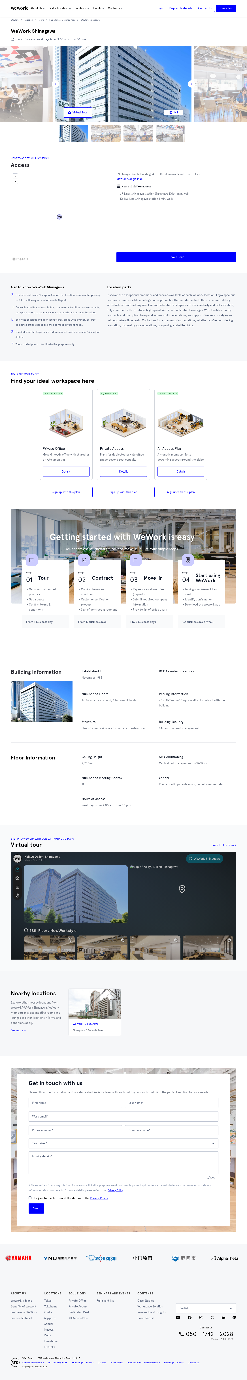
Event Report (145, 1318)
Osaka (48, 1312)
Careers (102, 1362)
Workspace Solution (150, 1306)
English (184, 1308)
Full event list (105, 1300)
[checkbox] (30, 1197)
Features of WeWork (24, 1312)
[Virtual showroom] (123, 906)
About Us (18, 1293)
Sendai (48, 1324)
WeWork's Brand (21, 1300)
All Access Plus (78, 1318)
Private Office (78, 1300)
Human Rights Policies (83, 1362)
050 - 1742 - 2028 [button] (209, 1334)
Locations (52, 1293)
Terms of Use (116, 1362)
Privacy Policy (115, 1190)
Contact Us (193, 1362)
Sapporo (49, 1318)
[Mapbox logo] (20, 259)
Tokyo (48, 1300)
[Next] (191, 84)
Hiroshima (51, 1341)
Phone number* (42, 1130)
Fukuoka (49, 1347)
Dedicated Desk (79, 1312)
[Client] (123, 1258)
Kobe (47, 1335)
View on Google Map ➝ (131, 179)
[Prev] (55, 84)
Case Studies (145, 1300)
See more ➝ (18, 1030)
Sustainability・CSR (57, 1362)
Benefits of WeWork (23, 1306)
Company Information (33, 1362)
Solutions (77, 1293)
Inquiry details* (42, 1156)
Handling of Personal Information (143, 1362)
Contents (145, 1293)
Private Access (78, 1306)
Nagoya (49, 1329)
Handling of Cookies (174, 1362)
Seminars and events (113, 1293)
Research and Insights (151, 1312)
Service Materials (22, 1318)
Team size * (39, 1143)
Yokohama (50, 1306)
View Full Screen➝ (224, 845)
